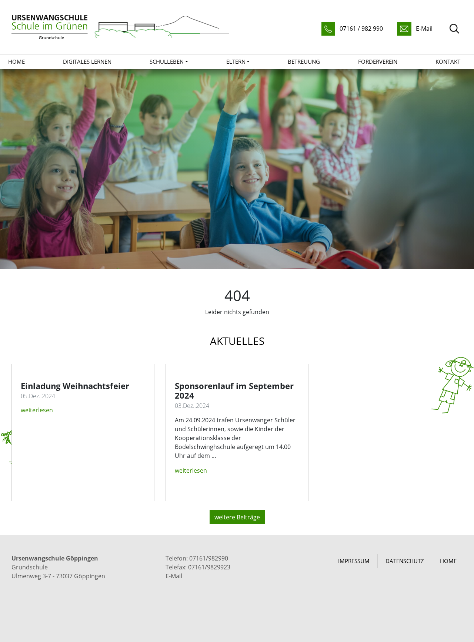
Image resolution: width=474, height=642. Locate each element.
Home (16, 61)
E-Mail (174, 576)
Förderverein (377, 61)
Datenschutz (404, 561)
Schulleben (167, 61)
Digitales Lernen (87, 61)
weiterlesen (37, 410)
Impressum (354, 561)
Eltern (236, 61)
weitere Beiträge (237, 517)
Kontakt (447, 61)
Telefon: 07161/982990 (197, 558)
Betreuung (304, 61)
